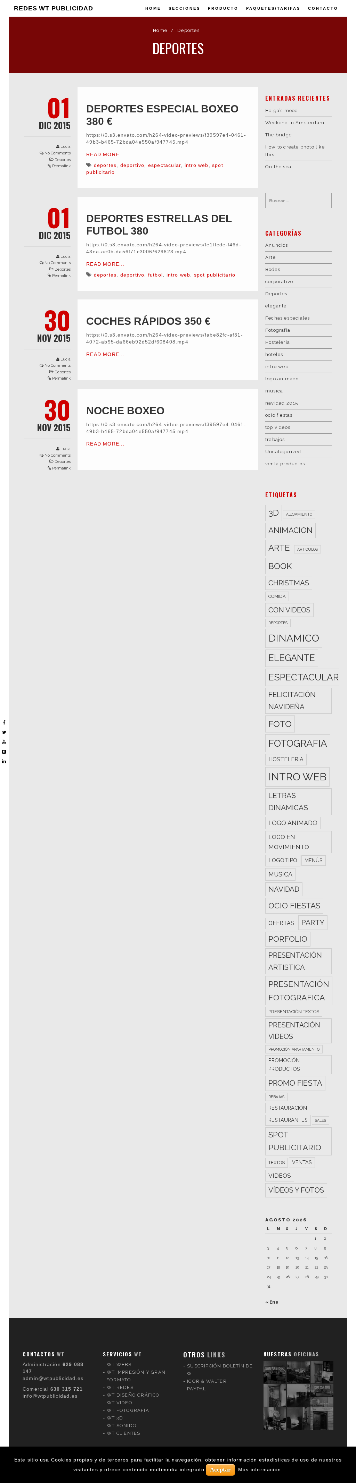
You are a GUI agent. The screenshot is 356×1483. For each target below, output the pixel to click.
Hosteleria (277, 342)
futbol (155, 275)
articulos (307, 549)
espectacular (164, 165)
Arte (270, 257)
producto (223, 8)
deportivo (132, 165)
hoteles (274, 354)
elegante (276, 305)
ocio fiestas (278, 415)
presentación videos (294, 1031)
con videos (289, 610)
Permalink (61, 166)
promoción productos (284, 1064)
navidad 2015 (281, 403)
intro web (197, 165)
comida (277, 596)
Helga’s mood (281, 110)
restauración (287, 1108)
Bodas (272, 269)
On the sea (278, 166)
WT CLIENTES (123, 1433)
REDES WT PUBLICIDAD (53, 8)
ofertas (281, 923)
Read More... (105, 154)
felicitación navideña (292, 700)
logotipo (282, 860)
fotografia (297, 743)
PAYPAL (196, 1388)
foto (280, 724)
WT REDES (120, 1387)
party (312, 922)
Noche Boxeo (125, 410)
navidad (283, 889)
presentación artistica (295, 961)
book (280, 566)
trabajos (275, 439)
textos (276, 1162)
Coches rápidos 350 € (148, 321)
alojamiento (299, 514)
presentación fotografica (298, 990)
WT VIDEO (119, 1402)
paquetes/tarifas (273, 8)
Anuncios (276, 245)
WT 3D (115, 1418)
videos (279, 1175)
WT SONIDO (122, 1425)
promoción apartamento (293, 1049)
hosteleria (286, 759)
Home (153, 8)
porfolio (287, 938)
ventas (302, 1162)
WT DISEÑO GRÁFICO (133, 1395)
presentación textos (293, 1011)
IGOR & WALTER (207, 1381)
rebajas (276, 1097)
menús (314, 860)
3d (273, 513)
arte (279, 548)
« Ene (271, 1302)
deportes (105, 165)
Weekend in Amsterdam (294, 122)
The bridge (278, 134)
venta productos (285, 463)
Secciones (184, 8)
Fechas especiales (287, 318)
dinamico (293, 638)
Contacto (323, 8)
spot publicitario (214, 275)
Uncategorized (283, 451)
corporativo (279, 281)
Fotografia (277, 330)
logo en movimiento (288, 841)
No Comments (57, 153)
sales (320, 1120)
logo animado (282, 378)
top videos (277, 427)
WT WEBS (119, 1364)
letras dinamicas (288, 801)
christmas (288, 583)
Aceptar (220, 1469)
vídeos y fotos (296, 1190)
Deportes (63, 160)
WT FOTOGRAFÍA (128, 1410)
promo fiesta (295, 1083)
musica (274, 390)
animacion (290, 530)
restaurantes (288, 1120)
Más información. (260, 1469)
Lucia (65, 146)
